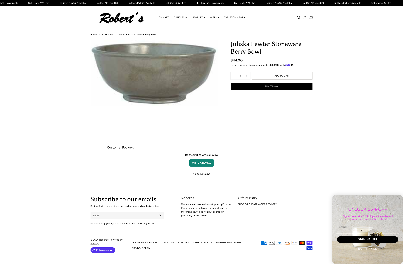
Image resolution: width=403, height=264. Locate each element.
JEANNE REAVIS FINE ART (145, 242)
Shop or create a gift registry (257, 204)
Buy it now (271, 86)
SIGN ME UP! (367, 239)
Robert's (104, 239)
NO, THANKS (367, 249)
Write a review (201, 162)
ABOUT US (168, 242)
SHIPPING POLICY (202, 242)
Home (94, 34)
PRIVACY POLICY (141, 248)
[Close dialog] (399, 198)
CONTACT (184, 242)
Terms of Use (130, 223)
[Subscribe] (160, 215)
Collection (107, 34)
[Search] (298, 17)
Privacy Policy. (147, 223)
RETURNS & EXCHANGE (228, 242)
